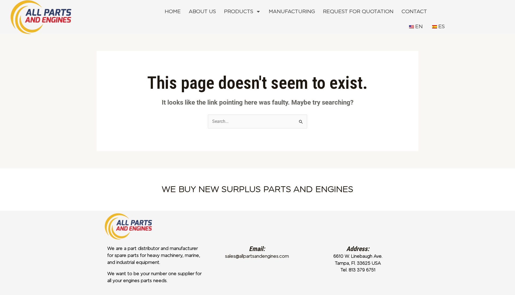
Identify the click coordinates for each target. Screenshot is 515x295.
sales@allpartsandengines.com (257, 256)
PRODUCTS (238, 11)
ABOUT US (202, 11)
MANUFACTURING (292, 11)
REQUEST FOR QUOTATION (358, 11)
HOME (173, 11)
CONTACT (414, 11)
